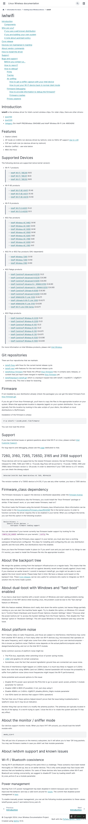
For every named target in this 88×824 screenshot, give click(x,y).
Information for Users (14, 9)
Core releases (24, 577)
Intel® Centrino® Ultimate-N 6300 (24, 291)
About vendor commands (13, 48)
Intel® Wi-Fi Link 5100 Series (22, 307)
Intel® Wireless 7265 (19, 257)
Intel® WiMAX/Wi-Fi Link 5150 (23, 304)
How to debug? (11, 69)
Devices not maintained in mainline (17, 45)
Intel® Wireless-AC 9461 (20, 226)
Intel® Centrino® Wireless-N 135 (24, 328)
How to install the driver (12, 52)
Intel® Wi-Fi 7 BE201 (19, 176)
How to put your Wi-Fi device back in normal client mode (34, 85)
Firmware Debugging (16, 89)
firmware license (76, 495)
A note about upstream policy (17, 38)
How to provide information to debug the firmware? (32, 92)
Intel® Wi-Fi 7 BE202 (19, 179)
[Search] (78, 3)
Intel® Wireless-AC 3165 (20, 245)
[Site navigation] (4, 3)
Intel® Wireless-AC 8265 (21, 236)
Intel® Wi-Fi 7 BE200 (19, 173)
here (16, 794)
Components (10, 24)
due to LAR (73, 140)
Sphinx (16, 821)
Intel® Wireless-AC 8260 (21, 242)
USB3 (7, 659)
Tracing (10, 75)
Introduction (7, 21)
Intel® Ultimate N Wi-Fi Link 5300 (24, 300)
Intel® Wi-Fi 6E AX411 (19, 190)
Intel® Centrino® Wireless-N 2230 (24, 318)
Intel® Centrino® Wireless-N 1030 (24, 338)
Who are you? (8, 28)
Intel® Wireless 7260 (19, 260)
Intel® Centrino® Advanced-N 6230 (25, 278)
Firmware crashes (17, 95)
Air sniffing (11, 79)
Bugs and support (10, 58)
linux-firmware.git (9, 397)
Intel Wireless (56, 347)
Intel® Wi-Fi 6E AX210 (19, 197)
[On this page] (83, 3)
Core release (7, 41)
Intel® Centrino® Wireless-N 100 (24, 331)
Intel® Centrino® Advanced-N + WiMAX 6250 (29, 287)
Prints (9, 72)
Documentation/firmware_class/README (33, 510)
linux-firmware (47, 372)
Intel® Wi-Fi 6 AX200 (19, 211)
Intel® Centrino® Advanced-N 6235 (25, 274)
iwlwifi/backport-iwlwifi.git (16, 378)
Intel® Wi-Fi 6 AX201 (19, 208)
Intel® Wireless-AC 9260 (21, 229)
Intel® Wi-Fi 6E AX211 (19, 194)
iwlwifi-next (10, 368)
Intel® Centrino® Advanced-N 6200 (25, 294)
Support (5, 55)
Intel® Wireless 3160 (19, 263)
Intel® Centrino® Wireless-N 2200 (24, 321)
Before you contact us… (14, 62)
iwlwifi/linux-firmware (14, 372)
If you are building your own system (20, 34)
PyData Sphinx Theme (72, 819)
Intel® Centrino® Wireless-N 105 (24, 325)
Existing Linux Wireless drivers (34, 9)
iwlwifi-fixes (10, 365)
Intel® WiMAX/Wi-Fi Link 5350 (23, 297)
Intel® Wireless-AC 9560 (21, 232)
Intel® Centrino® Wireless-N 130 (24, 334)
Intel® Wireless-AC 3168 (20, 239)
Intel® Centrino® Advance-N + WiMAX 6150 (28, 284)
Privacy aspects (14, 99)
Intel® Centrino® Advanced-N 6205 (25, 281)
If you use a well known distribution (20, 31)
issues (50, 792)
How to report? (11, 65)
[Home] (3, 10)
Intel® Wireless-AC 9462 (21, 223)
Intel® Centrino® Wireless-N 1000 (24, 341)
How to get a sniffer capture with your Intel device (31, 82)
